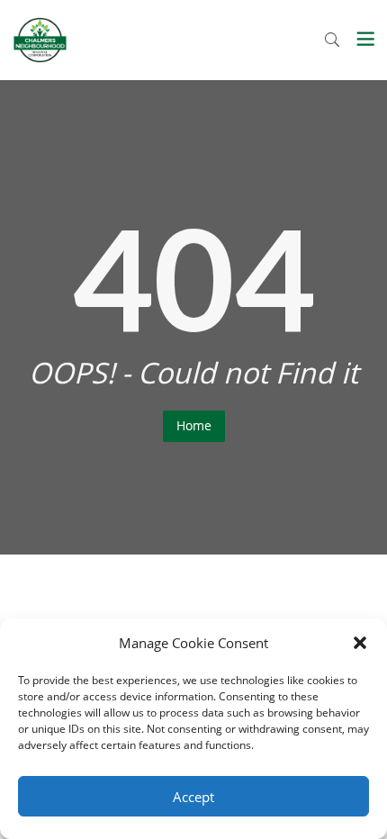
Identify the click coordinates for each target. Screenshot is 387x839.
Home (194, 425)
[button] (360, 643)
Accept (193, 797)
